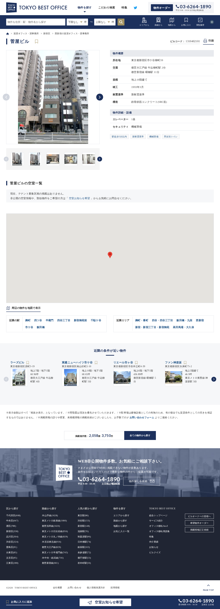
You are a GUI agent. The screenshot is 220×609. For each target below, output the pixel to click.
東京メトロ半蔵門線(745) (55, 552)
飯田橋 (41, 327)
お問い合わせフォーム (142, 417)
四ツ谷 (38, 320)
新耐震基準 (138, 136)
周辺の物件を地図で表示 (26, 308)
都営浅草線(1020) (51, 526)
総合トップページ (158, 515)
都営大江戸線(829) (51, 547)
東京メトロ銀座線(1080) (54, 520)
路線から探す (120, 520)
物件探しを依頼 (138, 481)
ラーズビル (17, 362)
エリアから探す (121, 515)
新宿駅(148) (84, 526)
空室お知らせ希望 (79, 198)
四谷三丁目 (63, 320)
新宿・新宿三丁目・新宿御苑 (152, 327)
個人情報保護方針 (96, 587)
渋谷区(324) (12, 541)
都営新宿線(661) (50, 563)
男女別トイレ (171, 136)
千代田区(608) (13, 515)
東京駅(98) (83, 515)
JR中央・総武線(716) (52, 557)
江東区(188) (12, 563)
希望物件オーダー (199, 523)
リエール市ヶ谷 (123, 362)
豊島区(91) (11, 547)
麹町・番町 (141, 320)
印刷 (211, 40)
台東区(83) (11, 552)
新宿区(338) (12, 531)
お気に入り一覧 (121, 531)
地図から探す (120, 526)
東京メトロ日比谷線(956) (55, 531)
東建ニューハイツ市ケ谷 (78, 362)
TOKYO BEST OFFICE (26, 587)
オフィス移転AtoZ (158, 526)
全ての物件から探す (140, 435)
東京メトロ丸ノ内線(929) (55, 536)
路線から (158, 25)
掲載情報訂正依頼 (199, 529)
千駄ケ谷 (96, 320)
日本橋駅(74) (84, 541)
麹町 (28, 320)
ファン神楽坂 (174, 362)
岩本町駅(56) (84, 563)
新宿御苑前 (80, 320)
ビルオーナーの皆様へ (199, 516)
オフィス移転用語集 (159, 531)
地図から (172, 25)
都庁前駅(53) (84, 557)
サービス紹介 (156, 520)
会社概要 (57, 587)
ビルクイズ (155, 552)
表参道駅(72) (84, 552)
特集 (124, 7)
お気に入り (186, 25)
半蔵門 (50, 320)
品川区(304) (12, 536)
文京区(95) (11, 557)
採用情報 (115, 587)
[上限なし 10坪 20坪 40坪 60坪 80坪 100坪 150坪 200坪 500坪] (105, 22)
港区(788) (11, 526)
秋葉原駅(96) (84, 536)
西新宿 (200, 320)
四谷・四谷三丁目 (162, 320)
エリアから (144, 25)
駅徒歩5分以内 (119, 136)
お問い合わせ (74, 587)
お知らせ (153, 547)
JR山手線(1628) (50, 515)
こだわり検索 (106, 7)
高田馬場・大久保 (183, 327)
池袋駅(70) (83, 531)
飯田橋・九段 (184, 320)
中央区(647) (12, 520)
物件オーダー (161, 7)
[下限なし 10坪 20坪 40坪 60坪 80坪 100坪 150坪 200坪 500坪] (77, 22)
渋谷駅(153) (84, 520)
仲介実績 (153, 541)
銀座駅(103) (84, 547)
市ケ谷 (29, 327)
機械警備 (153, 136)
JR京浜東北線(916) (51, 541)
